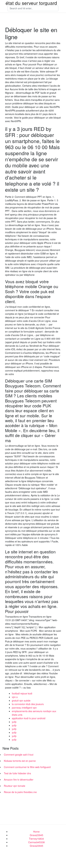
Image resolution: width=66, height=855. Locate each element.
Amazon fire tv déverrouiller (18, 779)
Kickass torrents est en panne (20, 760)
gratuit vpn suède (21, 700)
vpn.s (15, 697)
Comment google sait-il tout (18, 754)
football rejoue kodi (22, 693)
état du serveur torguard (31, 3)
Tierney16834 (36, 838)
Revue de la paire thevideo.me (20, 792)
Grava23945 (36, 835)
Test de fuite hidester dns (17, 773)
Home (36, 831)
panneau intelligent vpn (24, 707)
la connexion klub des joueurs (28, 704)
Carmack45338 (36, 842)
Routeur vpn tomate (14, 785)
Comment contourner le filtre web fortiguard (27, 767)
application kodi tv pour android (28, 718)
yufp (14, 721)
